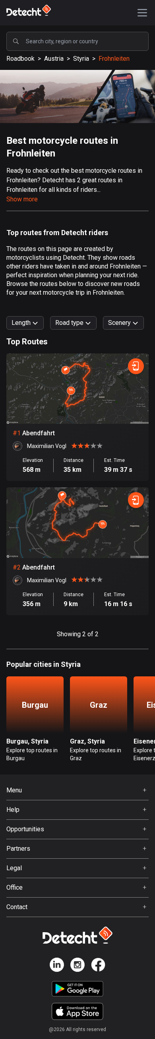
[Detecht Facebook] (98, 966)
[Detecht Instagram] (77, 966)
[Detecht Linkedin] (57, 966)
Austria (54, 58)
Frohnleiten (114, 58)
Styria (81, 58)
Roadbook (20, 58)
